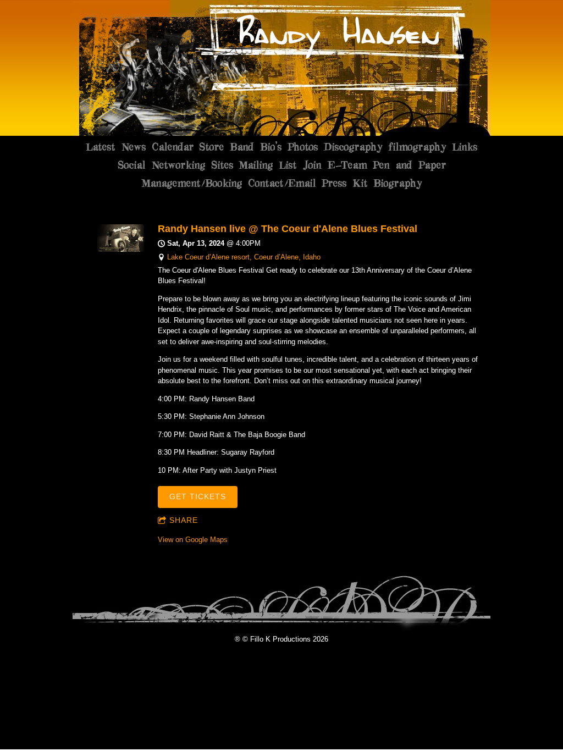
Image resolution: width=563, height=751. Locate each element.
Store (211, 147)
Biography (397, 183)
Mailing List (267, 165)
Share (183, 520)
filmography (417, 147)
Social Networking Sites (175, 165)
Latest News (116, 147)
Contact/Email (281, 183)
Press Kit (344, 183)
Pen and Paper (409, 165)
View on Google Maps (193, 539)
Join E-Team (334, 165)
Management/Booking (191, 183)
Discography (353, 147)
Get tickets (197, 496)
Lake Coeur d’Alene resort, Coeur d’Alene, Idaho (244, 257)
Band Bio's (255, 147)
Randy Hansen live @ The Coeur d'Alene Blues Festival (287, 228)
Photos (302, 147)
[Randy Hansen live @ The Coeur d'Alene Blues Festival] (120, 249)
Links (464, 147)
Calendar (172, 147)
